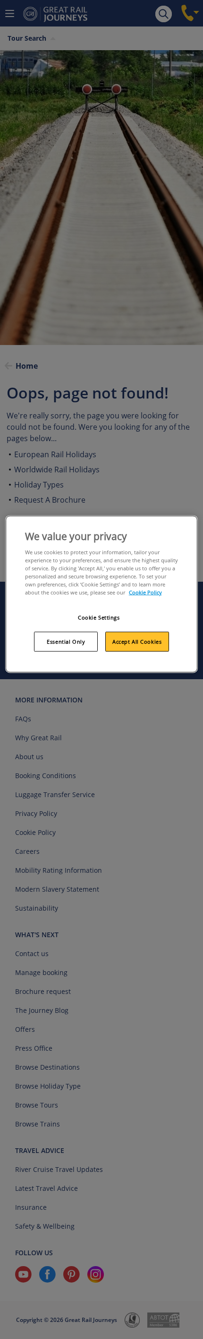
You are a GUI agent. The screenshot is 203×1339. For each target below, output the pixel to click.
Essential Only (66, 641)
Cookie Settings (99, 617)
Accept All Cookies (136, 641)
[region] (101, 594)
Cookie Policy (145, 592)
